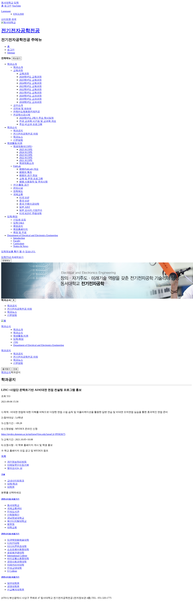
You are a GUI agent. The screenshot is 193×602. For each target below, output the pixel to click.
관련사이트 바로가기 (10, 499)
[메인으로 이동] (3, 320)
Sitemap (11, 52)
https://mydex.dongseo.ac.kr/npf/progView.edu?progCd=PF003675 (33, 434)
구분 (3, 474)
